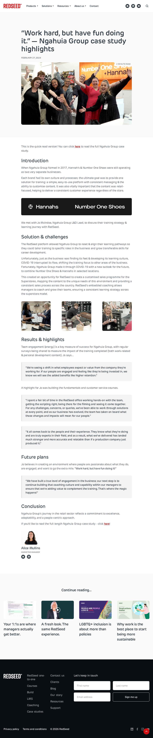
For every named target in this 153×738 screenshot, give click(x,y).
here (77, 146)
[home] (13, 6)
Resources (57, 701)
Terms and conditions (35, 729)
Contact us (57, 675)
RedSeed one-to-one (36, 677)
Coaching (33, 705)
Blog (53, 688)
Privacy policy (11, 729)
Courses (32, 686)
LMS (30, 698)
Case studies (35, 711)
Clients (54, 682)
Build (30, 692)
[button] (32, 6)
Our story (56, 695)
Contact (94, 5)
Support (55, 708)
